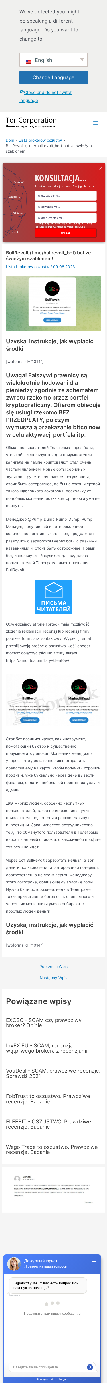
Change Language (53, 77)
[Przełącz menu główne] (96, 123)
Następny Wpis (53, 978)
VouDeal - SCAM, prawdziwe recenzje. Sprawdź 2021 (53, 1073)
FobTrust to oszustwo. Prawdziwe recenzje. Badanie (48, 1098)
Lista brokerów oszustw (27, 266)
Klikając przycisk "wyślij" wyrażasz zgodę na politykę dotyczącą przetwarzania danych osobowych (64, 225)
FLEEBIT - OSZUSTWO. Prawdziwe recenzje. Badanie (48, 1124)
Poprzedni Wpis (53, 967)
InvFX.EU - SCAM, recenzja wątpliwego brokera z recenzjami (46, 1048)
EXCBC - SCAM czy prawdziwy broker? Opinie (44, 1022)
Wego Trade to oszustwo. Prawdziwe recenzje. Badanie (52, 1149)
